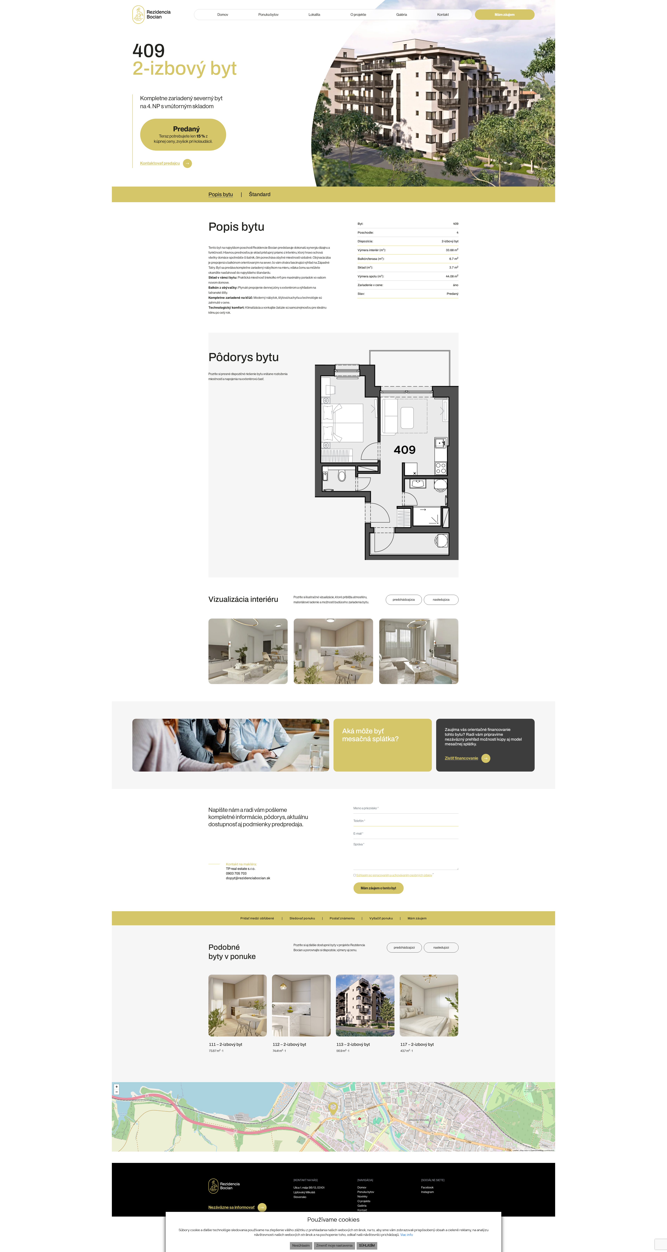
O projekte (363, 1201)
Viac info (406, 1235)
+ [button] (117, 1087)
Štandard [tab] (259, 194)
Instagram (427, 1192)
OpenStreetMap (537, 1150)
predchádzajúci (404, 947)
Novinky (362, 1196)
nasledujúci (441, 947)
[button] (401, 14)
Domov (361, 1187)
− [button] (117, 1092)
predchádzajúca (404, 599)
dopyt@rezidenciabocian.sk (248, 878)
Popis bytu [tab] (220, 194)
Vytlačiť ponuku (381, 918)
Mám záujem (505, 15)
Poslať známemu (342, 918)
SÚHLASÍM (367, 1245)
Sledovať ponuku (302, 918)
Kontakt (362, 1210)
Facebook (427, 1187)
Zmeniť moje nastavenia (334, 1245)
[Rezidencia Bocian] (224, 1186)
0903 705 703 (236, 873)
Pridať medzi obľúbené (257, 918)
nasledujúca (441, 599)
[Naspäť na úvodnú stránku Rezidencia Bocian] (151, 14)
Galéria (362, 1205)
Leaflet (515, 1150)
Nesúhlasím (301, 1245)
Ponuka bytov (365, 1192)
